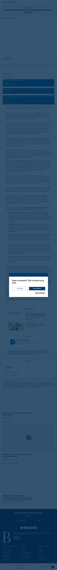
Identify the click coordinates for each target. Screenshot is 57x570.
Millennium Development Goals (29, 160)
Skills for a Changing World (32, 130)
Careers (23, 550)
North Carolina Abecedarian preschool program (24, 183)
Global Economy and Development (11, 372)
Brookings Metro (7, 559)
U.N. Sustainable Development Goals (24, 166)
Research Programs (9, 546)
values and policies (41, 352)
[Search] (51, 2)
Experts (41, 548)
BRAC (7, 125)
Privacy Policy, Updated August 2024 (19, 565)
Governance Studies (7, 548)
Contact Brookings (25, 555)
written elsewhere (10, 209)
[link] (9, 368)
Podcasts (41, 555)
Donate (17, 537)
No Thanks (20, 288)
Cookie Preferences (26, 557)
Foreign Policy (6, 553)
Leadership (23, 548)
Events (40, 550)
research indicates (38, 217)
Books (40, 553)
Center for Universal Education (11, 375)
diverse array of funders (24, 352)
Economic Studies (7, 550)
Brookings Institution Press (27, 553)
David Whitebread (7, 58)
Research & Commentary (45, 546)
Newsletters (42, 557)
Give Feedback (37, 288)
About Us (24, 546)
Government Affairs (43, 559)
